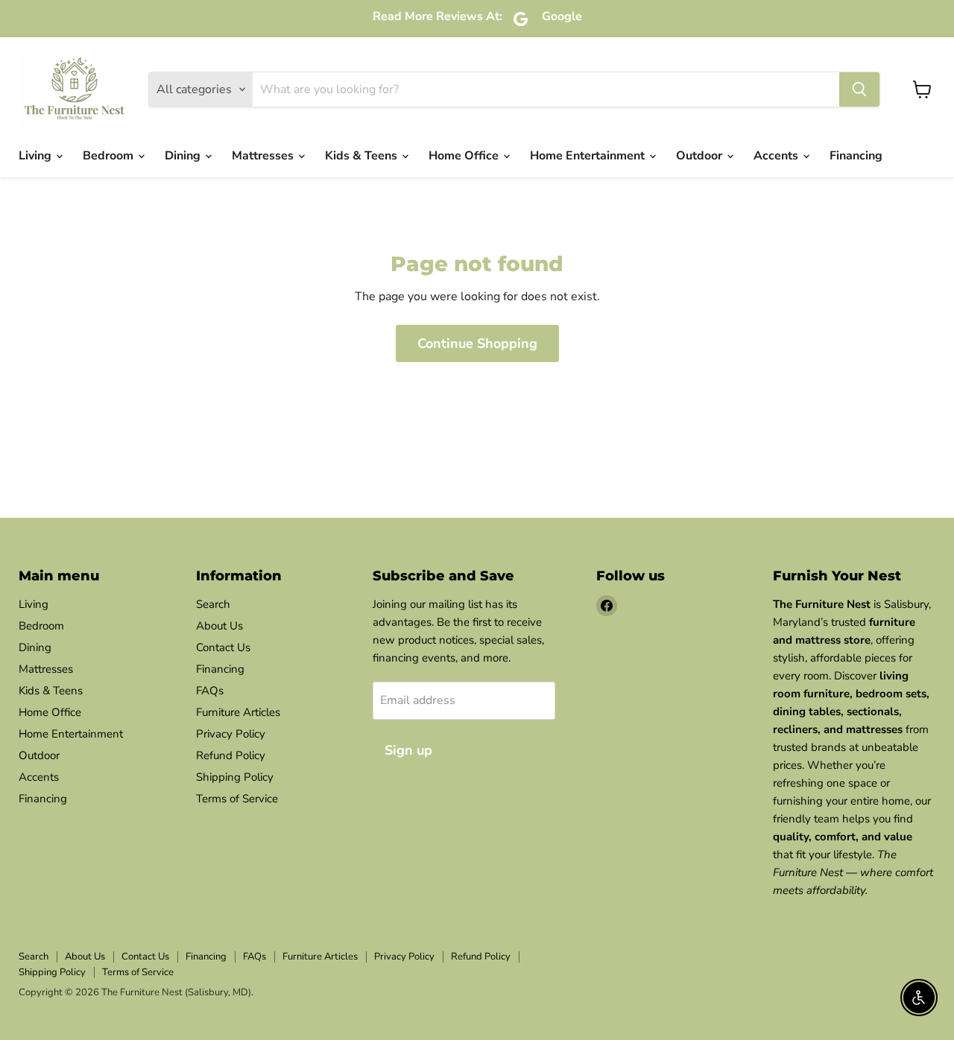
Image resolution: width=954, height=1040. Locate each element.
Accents (777, 156)
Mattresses (264, 156)
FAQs (210, 690)
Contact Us (223, 647)
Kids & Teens (362, 156)
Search (213, 604)
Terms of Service (237, 798)
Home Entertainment (589, 156)
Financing (856, 156)
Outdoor (700, 156)
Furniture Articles (238, 712)
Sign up (408, 750)
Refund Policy (230, 755)
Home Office (465, 156)
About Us (219, 625)
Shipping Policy (235, 777)
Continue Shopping (477, 343)
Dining (184, 156)
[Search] (859, 89)
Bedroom (109, 156)
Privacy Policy (230, 733)
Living (36, 156)
